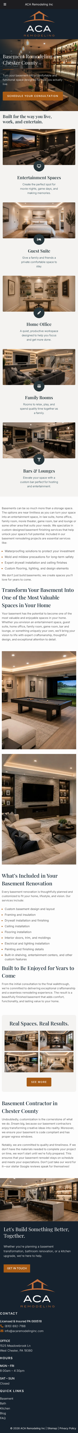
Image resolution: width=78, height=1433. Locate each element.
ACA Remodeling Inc (39, 4)
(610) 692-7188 (15, 1326)
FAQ (3, 1418)
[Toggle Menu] (5, 4)
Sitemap (52, 1428)
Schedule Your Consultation (32, 95)
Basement (6, 1398)
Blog (3, 1413)
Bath (3, 1403)
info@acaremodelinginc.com (24, 1331)
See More (39, 1081)
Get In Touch (17, 1268)
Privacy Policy (67, 1428)
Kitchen (5, 1408)
